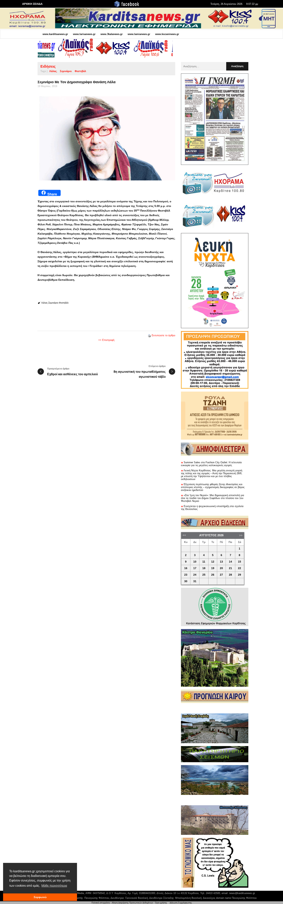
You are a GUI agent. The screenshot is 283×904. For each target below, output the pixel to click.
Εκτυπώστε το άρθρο (163, 335)
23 (185, 574)
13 (221, 561)
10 (194, 561)
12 (212, 561)
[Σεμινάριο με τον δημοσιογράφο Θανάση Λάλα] (106, 137)
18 (203, 568)
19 (212, 568)
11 (203, 561)
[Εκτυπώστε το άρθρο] (149, 335)
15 (239, 561)
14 (230, 561)
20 (221, 568)
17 (194, 568)
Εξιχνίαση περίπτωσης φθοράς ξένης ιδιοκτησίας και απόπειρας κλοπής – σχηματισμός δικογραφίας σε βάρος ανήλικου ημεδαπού (212, 487)
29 (239, 574)
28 (230, 574)
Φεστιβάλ (80, 71)
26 (212, 574)
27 (221, 574)
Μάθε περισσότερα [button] (54, 885)
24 (194, 574)
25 (203, 574)
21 (230, 568)
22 (239, 568)
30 (185, 581)
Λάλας (53, 71)
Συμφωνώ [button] (40, 897)
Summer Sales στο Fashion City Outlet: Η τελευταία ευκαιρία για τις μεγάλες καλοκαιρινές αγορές (211, 464)
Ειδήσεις (48, 66)
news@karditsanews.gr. (242, 893)
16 (185, 568)
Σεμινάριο (66, 71)
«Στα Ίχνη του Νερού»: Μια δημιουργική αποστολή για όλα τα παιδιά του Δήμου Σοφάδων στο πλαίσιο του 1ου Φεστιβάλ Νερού (212, 498)
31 (194, 581)
